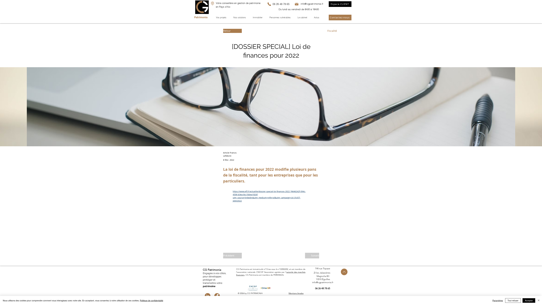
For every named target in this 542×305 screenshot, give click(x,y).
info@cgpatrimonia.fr (312, 3)
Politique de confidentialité (151, 300)
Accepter (529, 300)
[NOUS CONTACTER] (212, 3)
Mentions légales (296, 293)
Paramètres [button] (497, 300)
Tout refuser (513, 300)
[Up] (344, 272)
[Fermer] (538, 300)
